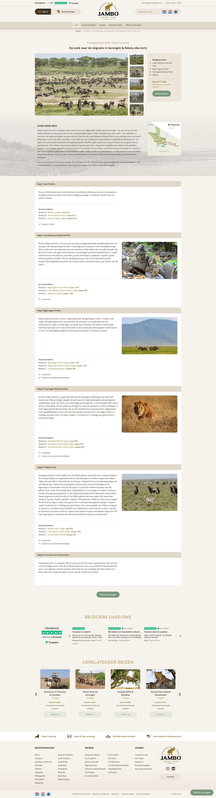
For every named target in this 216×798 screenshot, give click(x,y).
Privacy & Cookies (128, 794)
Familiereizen (114, 762)
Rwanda (61, 772)
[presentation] (69, 635)
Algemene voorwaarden (100, 794)
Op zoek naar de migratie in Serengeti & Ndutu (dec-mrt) (116, 31)
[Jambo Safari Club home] (170, 755)
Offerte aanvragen (133, 25)
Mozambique (63, 779)
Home (78, 31)
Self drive (112, 758)
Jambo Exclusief (91, 762)
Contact (170, 776)
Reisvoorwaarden (142, 765)
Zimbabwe (62, 769)
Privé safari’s (113, 755)
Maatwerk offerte (92, 755)
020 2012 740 (173, 3)
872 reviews (57, 637)
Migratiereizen (91, 765)
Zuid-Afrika (63, 762)
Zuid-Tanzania (64, 758)
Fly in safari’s (90, 758)
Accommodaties (89, 25)
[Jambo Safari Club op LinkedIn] (173, 769)
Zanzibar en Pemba (43, 762)
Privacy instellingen (143, 794)
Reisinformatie (115, 25)
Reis (76, 25)
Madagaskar (40, 776)
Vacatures (139, 762)
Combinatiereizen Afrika (118, 765)
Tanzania (86, 31)
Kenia (37, 755)
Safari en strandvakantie (95, 769)
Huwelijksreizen (115, 769)
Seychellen (39, 779)
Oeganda (39, 772)
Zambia (38, 769)
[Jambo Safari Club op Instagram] (167, 769)
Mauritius (62, 776)
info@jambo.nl (152, 3)
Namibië (38, 765)
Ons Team (139, 758)
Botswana (62, 765)
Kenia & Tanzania (65, 755)
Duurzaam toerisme (143, 769)
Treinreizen (89, 772)
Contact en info (141, 755)
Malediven (39, 783)
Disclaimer (115, 794)
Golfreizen (112, 772)
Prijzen (103, 25)
